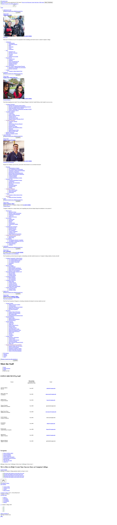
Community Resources (11, 280)
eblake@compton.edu (51, 423)
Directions (11, 220)
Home (4, 367)
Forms (10, 48)
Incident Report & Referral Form (16, 315)
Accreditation (9, 238)
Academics (5, 72)
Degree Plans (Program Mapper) (16, 123)
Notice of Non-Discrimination (15, 350)
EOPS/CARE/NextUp (13, 325)
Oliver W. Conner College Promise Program (15, 66)
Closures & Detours (13, 341)
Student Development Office (15, 330)
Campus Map (11, 219)
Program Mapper (6, 99)
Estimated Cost (12, 51)
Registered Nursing (13, 185)
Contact (7, 70)
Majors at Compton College (12, 133)
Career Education (7, 134)
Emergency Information (14, 337)
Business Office (12, 274)
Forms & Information (13, 62)
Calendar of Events (13, 283)
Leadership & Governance (11, 226)
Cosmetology (11, 181)
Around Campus (9, 303)
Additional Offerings (10, 188)
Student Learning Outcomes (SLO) (16, 119)
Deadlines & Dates (13, 63)
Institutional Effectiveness (11, 242)
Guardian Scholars (13, 327)
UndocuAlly (11, 332)
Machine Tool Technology (14, 182)
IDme (10, 45)
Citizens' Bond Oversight (11, 287)
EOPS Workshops (7, 455)
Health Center (12, 318)
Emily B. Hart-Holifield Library (15, 127)
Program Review (12, 236)
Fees (7, 50)
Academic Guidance (10, 111)
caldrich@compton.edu (50, 388)
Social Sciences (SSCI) (14, 110)
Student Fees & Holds (13, 56)
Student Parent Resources (14, 331)
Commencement (12, 305)
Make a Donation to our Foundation (11, 253)
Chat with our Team (7, 460)
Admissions (8, 42)
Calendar (5, 355)
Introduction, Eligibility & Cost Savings (17, 67)
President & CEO (12, 227)
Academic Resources (10, 120)
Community (5, 246)
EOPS (4, 369)
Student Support (9, 321)
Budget (10, 264)
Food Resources (12, 320)
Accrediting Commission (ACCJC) (16, 241)
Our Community (7, 251)
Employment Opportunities (14, 286)
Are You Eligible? (7, 454)
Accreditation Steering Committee (16, 240)
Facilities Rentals (12, 275)
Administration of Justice (14, 168)
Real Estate (11, 184)
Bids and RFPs (12, 272)
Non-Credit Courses (13, 190)
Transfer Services (12, 116)
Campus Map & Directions (14, 311)
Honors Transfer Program (14, 115)
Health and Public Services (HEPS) (16, 108)
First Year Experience (7, 298)
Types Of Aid (11, 59)
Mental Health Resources (14, 319)
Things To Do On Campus (14, 304)
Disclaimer (5, 498)
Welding (10, 187)
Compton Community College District (14, 258)
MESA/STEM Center (13, 131)
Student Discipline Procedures (15, 349)
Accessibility (6, 499)
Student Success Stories (14, 308)
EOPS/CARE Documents (8, 457)
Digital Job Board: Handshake (15, 197)
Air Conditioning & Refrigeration (16, 169)
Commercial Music (13, 176)
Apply (4, 356)
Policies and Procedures (14, 347)
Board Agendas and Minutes (15, 268)
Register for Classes (13, 126)
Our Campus (8, 218)
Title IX (5, 497)
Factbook (11, 244)
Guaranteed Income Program (9, 458)
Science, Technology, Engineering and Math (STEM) (20, 109)
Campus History (6, 206)
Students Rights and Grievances (15, 346)
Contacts (10, 55)
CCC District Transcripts (14, 261)
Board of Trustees (12, 229)
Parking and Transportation (14, 313)
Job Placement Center (13, 117)
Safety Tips (11, 343)
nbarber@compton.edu (50, 435)
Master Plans (11, 237)
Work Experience (12, 191)
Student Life (6, 291)
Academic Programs (10, 104)
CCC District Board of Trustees (15, 259)
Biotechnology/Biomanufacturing (16, 173)
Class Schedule (12, 125)
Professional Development (14, 214)
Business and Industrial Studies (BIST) (17, 105)
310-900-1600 (4, 495)
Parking (10, 221)
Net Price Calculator (13, 52)
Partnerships (11, 192)
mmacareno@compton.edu (51, 394)
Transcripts (11, 46)
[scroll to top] (2, 517)
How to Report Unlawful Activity (16, 342)
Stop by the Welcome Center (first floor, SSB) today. (33, 2)
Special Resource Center (14, 329)
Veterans (10, 333)
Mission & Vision (12, 212)
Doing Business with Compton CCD (14, 271)
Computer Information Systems (15, 177)
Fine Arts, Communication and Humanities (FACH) (20, 106)
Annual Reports (12, 243)
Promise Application (13, 68)
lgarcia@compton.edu (51, 400)
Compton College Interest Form (15, 71)
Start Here (5, 37)
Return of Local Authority (14, 270)
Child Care (11, 324)
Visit (10, 225)
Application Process (13, 44)
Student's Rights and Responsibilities (14, 344)
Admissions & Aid (7, 9)
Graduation (11, 49)
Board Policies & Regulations (15, 233)
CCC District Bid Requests (14, 260)
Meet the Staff (6, 459)
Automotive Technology (14, 171)
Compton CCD (12, 232)
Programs (8, 166)
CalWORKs (11, 322)
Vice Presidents (12, 230)
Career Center (12, 114)
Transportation (12, 223)
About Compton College (8, 203)
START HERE (4, 469)
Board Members (12, 266)
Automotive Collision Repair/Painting (17, 170)
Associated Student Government (15, 307)
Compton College (4, 492)
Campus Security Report (14, 339)
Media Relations (12, 277)
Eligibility (11, 60)
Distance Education (10, 132)
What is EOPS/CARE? (8, 453)
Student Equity (12, 326)
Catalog (10, 122)
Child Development (13, 175)
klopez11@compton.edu (50, 429)
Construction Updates (13, 224)
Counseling (11, 113)
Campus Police (12, 338)
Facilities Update (12, 290)
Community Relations (10, 276)
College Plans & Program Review (13, 235)
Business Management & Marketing (16, 174)
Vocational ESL (12, 186)
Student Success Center (14, 130)
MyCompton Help (13, 314)
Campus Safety (9, 336)
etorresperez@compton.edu (51, 411)
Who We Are (9, 210)
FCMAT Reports (12, 282)
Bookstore (11, 128)
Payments (11, 54)
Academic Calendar (13, 121)
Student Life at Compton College (10, 296)
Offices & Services (13, 216)
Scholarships (11, 65)
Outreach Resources (13, 285)
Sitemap (5, 502)
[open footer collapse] (3, 481)
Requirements (12, 43)
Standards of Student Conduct (15, 348)
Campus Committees (13, 231)
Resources (8, 196)
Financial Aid (9, 57)
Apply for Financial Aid (14, 61)
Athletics (5, 354)
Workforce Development (8, 162)
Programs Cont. (9, 179)
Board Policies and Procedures (15, 269)
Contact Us (11, 215)
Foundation (11, 263)
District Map (11, 281)
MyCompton (6, 353)
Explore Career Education (9, 140)
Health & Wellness (10, 316)
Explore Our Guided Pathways (10, 77)
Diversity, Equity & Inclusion (15, 213)
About (4, 198)
